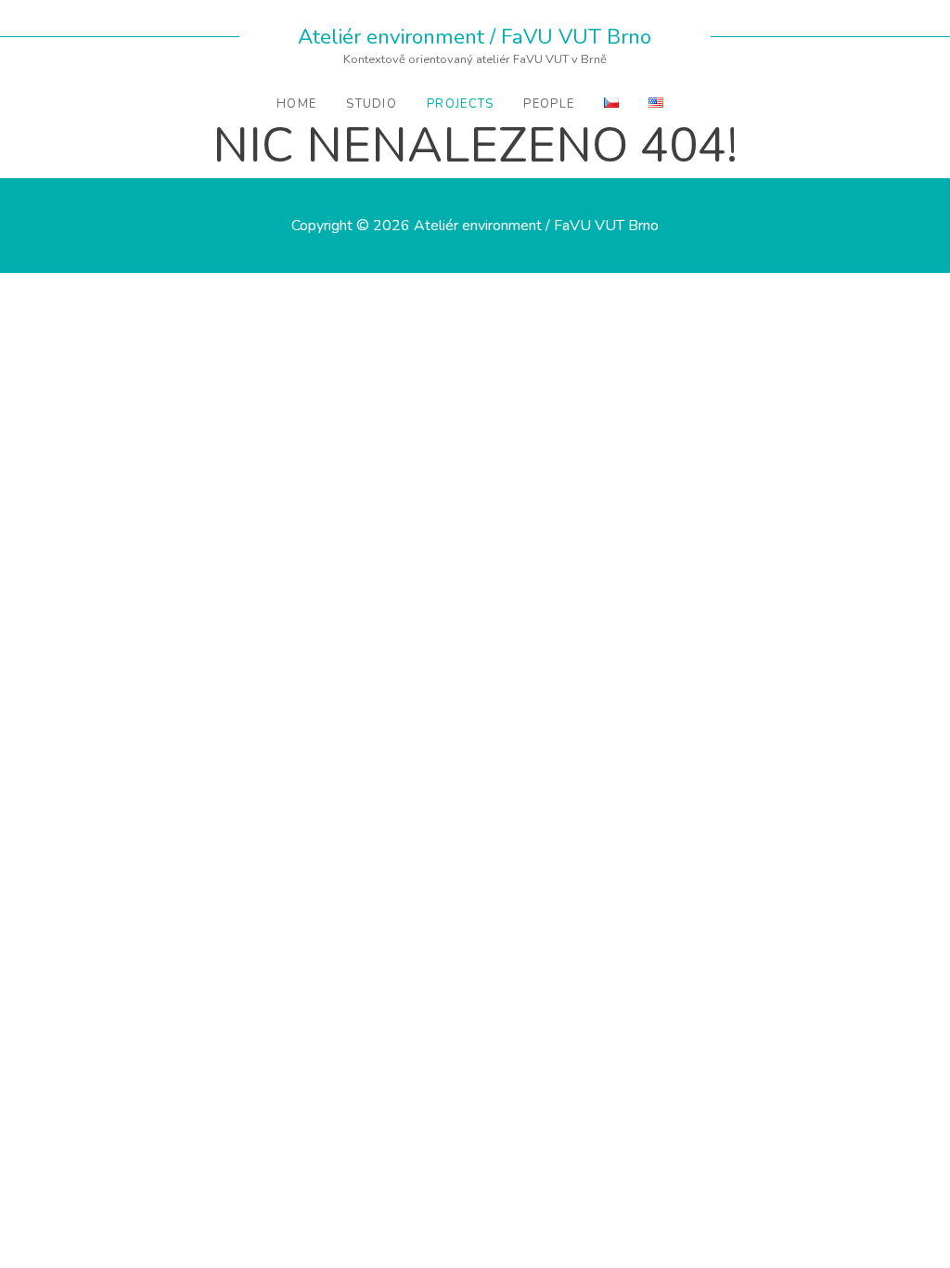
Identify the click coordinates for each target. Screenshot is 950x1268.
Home (296, 104)
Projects (460, 104)
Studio (371, 104)
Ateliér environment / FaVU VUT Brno (474, 36)
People (548, 104)
